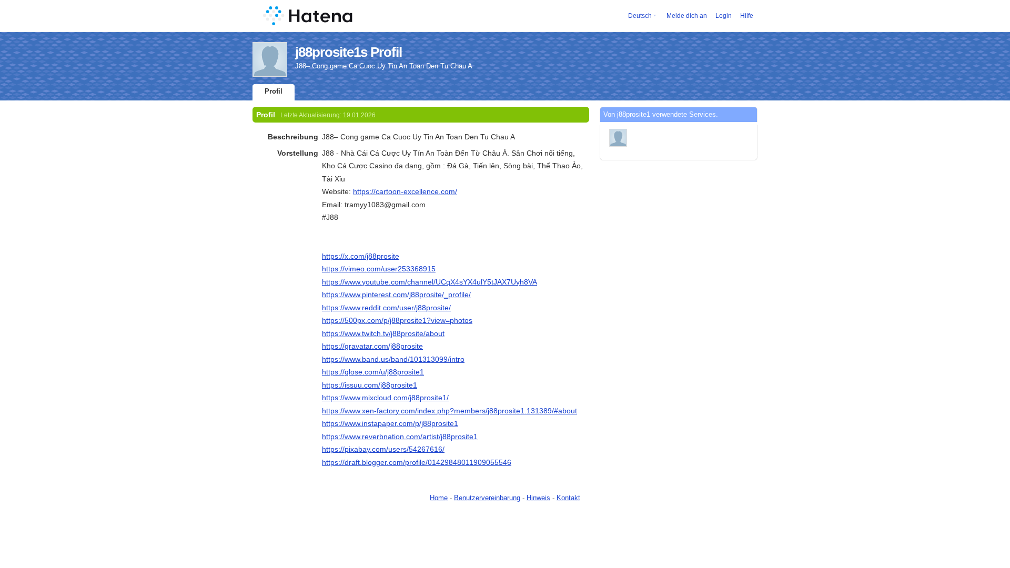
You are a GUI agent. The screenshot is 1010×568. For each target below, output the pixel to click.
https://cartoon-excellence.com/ (405, 191)
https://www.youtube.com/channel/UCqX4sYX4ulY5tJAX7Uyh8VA (429, 282)
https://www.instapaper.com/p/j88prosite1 (390, 423)
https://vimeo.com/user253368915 (379, 269)
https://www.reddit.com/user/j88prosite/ (386, 307)
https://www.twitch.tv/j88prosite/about (383, 333)
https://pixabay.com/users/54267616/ (383, 449)
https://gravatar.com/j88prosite (372, 346)
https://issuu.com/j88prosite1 (369, 385)
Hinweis (538, 498)
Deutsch (640, 15)
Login (723, 15)
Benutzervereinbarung (487, 498)
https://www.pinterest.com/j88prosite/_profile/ (396, 294)
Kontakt (568, 498)
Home (439, 498)
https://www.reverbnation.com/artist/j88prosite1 (400, 436)
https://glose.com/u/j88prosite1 (373, 372)
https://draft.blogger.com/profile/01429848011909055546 (416, 462)
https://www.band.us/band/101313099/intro (393, 359)
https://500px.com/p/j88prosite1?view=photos (397, 320)
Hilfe (746, 15)
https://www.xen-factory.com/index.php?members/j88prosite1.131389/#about (449, 411)
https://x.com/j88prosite (360, 256)
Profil (273, 91)
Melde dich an (686, 15)
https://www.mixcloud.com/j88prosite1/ (385, 397)
